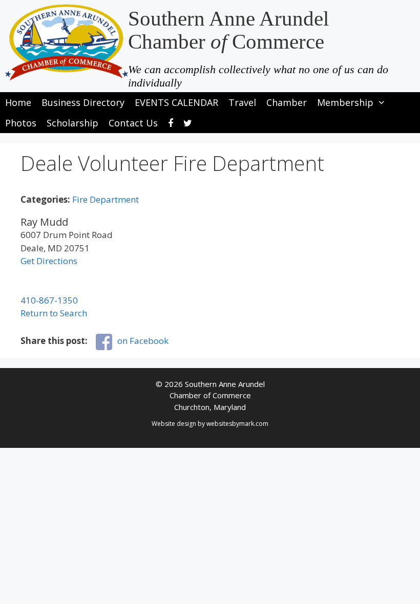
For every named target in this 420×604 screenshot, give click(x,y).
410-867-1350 (49, 300)
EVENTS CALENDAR (176, 102)
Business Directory (82, 102)
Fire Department (105, 199)
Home (18, 102)
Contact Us (133, 123)
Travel (242, 102)
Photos (20, 123)
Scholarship (72, 123)
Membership (345, 102)
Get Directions (48, 261)
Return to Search (53, 313)
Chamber (286, 102)
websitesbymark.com (237, 423)
